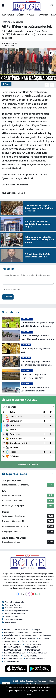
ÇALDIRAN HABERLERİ (38, 653)
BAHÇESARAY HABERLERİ (14, 653)
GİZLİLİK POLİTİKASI (22, 630)
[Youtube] (33, 594)
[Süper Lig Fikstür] (52, 474)
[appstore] (16, 669)
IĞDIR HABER (9, 638)
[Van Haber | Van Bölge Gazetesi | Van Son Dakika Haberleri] (26, 6)
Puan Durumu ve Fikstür (15, 614)
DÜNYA (20, 15)
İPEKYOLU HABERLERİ (12, 644)
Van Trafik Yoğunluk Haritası (17, 611)
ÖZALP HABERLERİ (32, 650)
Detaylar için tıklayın (28, 464)
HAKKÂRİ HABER (11, 636)
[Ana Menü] (3, 6)
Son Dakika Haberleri (14, 619)
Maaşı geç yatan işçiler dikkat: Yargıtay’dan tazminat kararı (35, 363)
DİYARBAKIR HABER (27, 638)
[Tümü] (52, 312)
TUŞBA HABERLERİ (33, 644)
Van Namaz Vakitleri (13, 608)
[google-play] (39, 669)
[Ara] (51, 6)
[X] (23, 594)
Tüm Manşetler (11, 617)
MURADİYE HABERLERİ (35, 659)
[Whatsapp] (37, 594)
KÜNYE (7, 630)
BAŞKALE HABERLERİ (12, 650)
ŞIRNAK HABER (10, 641)
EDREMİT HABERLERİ (12, 647)
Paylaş (7, 84)
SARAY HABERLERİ (11, 662)
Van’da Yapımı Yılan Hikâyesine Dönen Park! (33, 376)
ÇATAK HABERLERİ (11, 656)
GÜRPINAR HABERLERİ (13, 659)
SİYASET (31, 15)
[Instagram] (28, 594)
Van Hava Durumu (12, 605)
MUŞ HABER (44, 638)
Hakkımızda (9, 633)
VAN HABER (8, 15)
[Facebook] (19, 594)
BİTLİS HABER (45, 636)
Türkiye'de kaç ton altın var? (36, 350)
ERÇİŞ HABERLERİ (32, 647)
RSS (7, 684)
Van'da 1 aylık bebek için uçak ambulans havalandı (36, 389)
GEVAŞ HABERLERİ (30, 656)
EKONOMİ (26, 345)
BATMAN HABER (29, 636)
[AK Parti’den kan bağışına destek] (28, 64)
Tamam (28, 695)
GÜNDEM (43, 15)
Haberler (6, 22)
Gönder (8, 297)
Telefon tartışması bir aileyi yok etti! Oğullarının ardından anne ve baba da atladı (37, 325)
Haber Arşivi (10, 622)
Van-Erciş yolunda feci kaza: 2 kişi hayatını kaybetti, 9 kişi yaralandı (37, 338)
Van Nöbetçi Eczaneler (14, 602)
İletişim (37, 630)
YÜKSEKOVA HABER (29, 641)
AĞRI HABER (37, 633)
